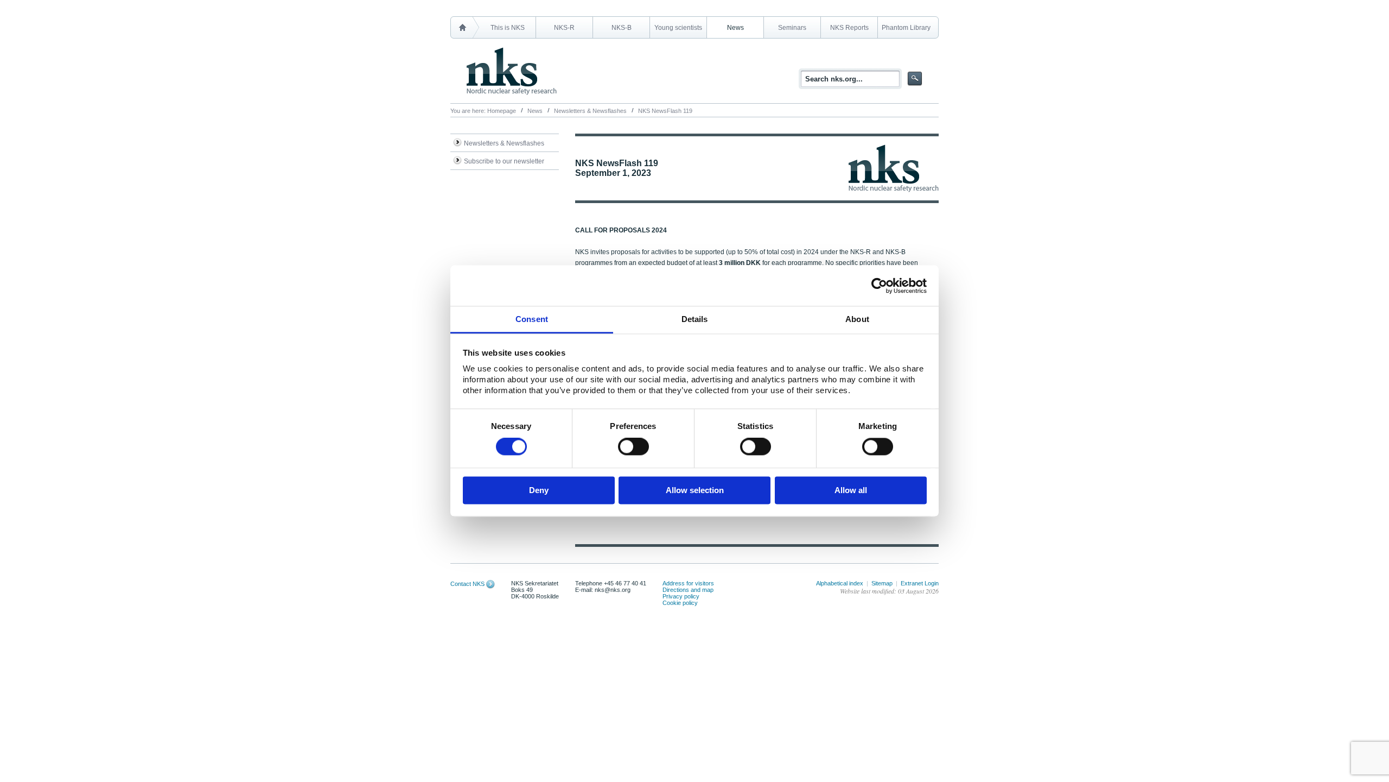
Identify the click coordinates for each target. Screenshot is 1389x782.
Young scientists (678, 27)
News (735, 27)
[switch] (633, 447)
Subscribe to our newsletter (504, 161)
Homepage (501, 111)
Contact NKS (467, 584)
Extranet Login (920, 583)
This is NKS (507, 27)
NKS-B (621, 27)
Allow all (850, 490)
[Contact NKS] (490, 584)
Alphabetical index (839, 583)
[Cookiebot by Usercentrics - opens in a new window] (879, 286)
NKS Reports (849, 27)
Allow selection (695, 490)
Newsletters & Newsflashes (590, 111)
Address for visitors (688, 583)
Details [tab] (694, 319)
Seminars (792, 27)
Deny (539, 490)
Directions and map (687, 589)
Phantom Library (906, 27)
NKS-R (564, 27)
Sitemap (882, 583)
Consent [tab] (531, 319)
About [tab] (857, 319)
